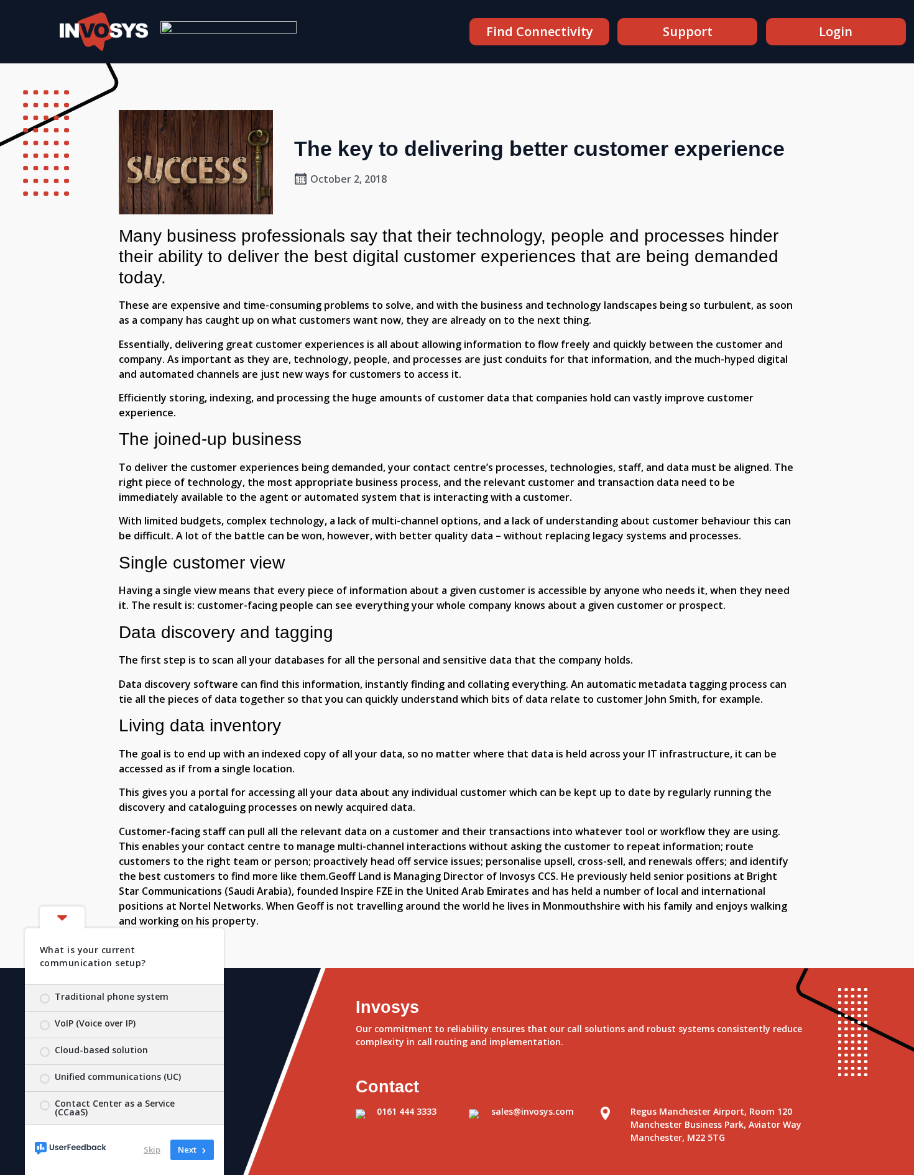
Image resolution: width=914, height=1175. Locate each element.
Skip (152, 1149)
